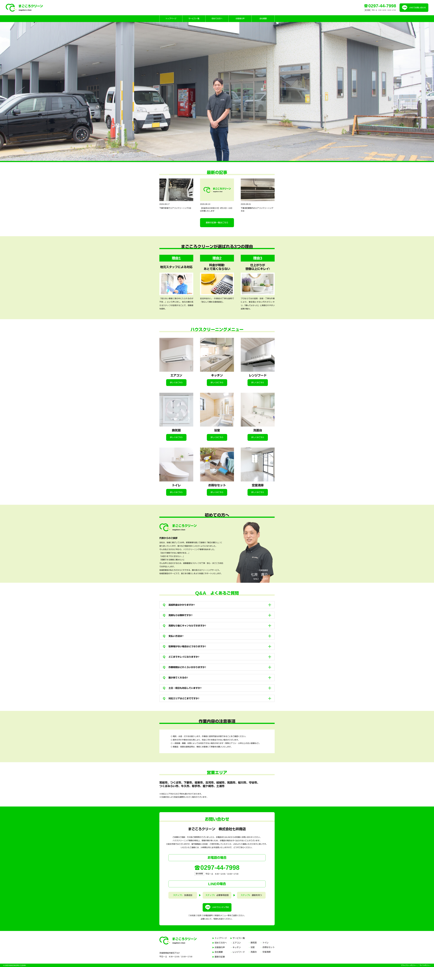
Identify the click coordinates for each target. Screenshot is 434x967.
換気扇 (254, 943)
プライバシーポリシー (409, 965)
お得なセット (268, 947)
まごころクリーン (24, 8)
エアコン (237, 943)
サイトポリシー (425, 965)
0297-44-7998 (382, 6)
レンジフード (239, 952)
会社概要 (263, 19)
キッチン (237, 947)
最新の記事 (220, 957)
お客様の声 (240, 19)
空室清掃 (266, 952)
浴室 (253, 947)
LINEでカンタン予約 (220, 907)
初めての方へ (217, 19)
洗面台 (254, 952)
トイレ (265, 943)
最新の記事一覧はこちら (217, 223)
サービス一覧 (194, 19)
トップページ (170, 19)
